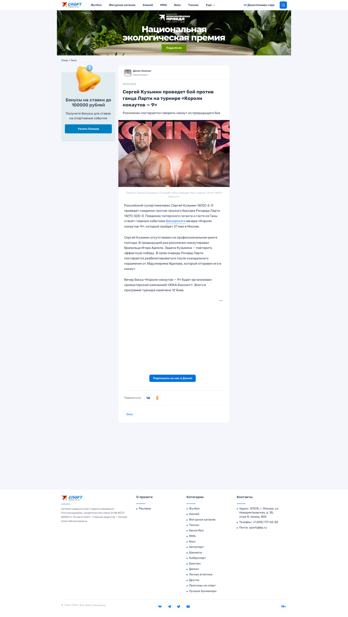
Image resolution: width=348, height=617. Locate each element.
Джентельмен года (260, 5)
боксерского (176, 221)
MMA (163, 5)
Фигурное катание (122, 5)
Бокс (177, 5)
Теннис (193, 5)
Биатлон (195, 563)
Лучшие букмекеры (202, 591)
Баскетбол (196, 530)
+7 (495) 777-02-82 (265, 522)
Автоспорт (196, 547)
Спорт (65, 60)
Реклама (145, 508)
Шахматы (195, 552)
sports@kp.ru (258, 527)
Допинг (194, 569)
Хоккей (148, 5)
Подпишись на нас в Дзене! (172, 378)
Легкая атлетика (200, 574)
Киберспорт (197, 558)
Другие (194, 580)
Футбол (96, 5)
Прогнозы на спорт (202, 585)
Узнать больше (88, 128)
